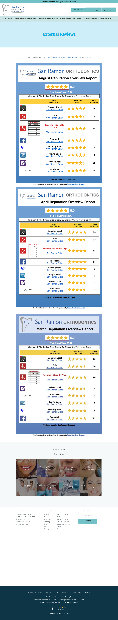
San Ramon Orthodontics (23, 52)
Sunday (52, 529)
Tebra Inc (40, 592)
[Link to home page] (10, 9)
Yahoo (52, 58)
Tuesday (56, 517)
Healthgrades (76, 58)
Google (43, 58)
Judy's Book (67, 58)
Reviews (42, 52)
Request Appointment (88, 521)
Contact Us (87, 592)
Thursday (56, 522)
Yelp (48, 58)
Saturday (52, 526)
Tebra (66, 613)
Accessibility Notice (76, 592)
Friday (57, 524)
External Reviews (50, 52)
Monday (56, 514)
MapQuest (59, 58)
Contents (34, 52)
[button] (93, 9)
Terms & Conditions (61, 592)
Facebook (88, 58)
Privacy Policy (49, 592)
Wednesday (56, 519)
